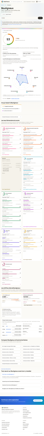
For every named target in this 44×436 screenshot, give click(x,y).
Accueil (2, 5)
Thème (40, 17)
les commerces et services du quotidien (11, 108)
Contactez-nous (4, 429)
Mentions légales (26, 424)
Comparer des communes (27, 417)
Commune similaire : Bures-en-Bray (8, 360)
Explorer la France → (38, 400)
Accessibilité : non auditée (38, 433)
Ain (5, 5)
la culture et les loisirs (7, 110)
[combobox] (17, 1)
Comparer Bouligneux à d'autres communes (10, 116)
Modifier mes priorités (15, 98)
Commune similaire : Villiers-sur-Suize (9, 357)
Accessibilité (25, 427)
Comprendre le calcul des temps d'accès (14, 24)
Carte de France (25, 414)
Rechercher (25, 409)
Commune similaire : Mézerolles (29, 360)
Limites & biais (4, 427)
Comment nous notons (6, 422)
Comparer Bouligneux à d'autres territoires (10, 363)
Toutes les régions (26, 410)
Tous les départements (27, 412)
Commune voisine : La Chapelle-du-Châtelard (31, 346)
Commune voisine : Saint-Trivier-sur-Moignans (31, 349)
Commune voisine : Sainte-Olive (8, 352)
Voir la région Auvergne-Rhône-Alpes (9, 346)
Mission (24, 422)
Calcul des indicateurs (5, 424)
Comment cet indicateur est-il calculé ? (7, 137)
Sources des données (5, 425)
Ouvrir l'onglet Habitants (28, 305)
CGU (23, 429)
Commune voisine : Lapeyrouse (8, 349)
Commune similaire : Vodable (28, 357)
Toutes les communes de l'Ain (7, 354)
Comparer (33, 1)
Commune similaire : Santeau (28, 354)
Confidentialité (25, 425)
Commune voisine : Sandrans (28, 352)
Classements (28, 1)
